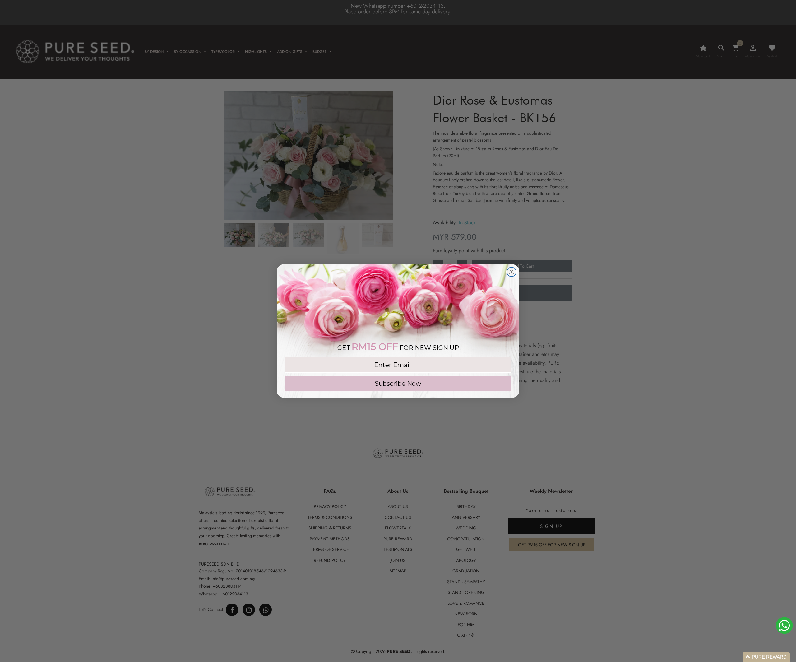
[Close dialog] (511, 272)
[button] (766, 657)
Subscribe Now (398, 383)
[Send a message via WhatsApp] (784, 625)
